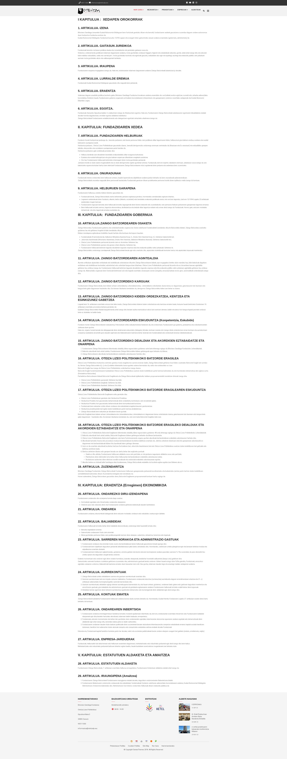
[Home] (89, 10)
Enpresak (181, 10)
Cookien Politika (134, 746)
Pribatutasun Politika (117, 746)
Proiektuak (167, 10)
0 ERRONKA (196, 704)
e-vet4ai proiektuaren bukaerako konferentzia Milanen (200, 729)
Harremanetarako (168, 746)
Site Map (146, 746)
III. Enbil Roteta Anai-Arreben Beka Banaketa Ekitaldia (199, 716)
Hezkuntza (152, 10)
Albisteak (196, 10)
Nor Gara (138, 10)
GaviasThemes (138, 750)
